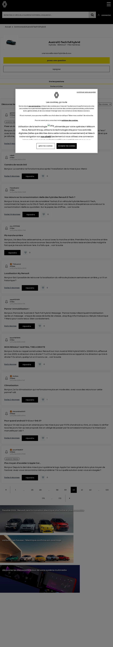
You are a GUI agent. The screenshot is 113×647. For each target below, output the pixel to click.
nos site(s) (46, 136)
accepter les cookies (66, 146)
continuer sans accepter (86, 92)
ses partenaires (35, 106)
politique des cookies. (70, 120)
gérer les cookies (46, 146)
